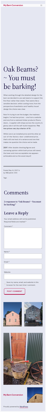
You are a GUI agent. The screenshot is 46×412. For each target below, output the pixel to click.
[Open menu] (41, 5)
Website (7, 272)
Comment (8, 226)
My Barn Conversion (13, 5)
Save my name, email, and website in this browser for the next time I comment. (23, 283)
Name (7, 252)
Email (7, 262)
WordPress (24, 406)
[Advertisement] (23, 37)
